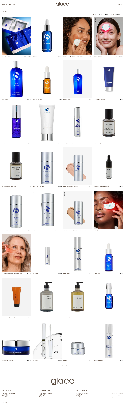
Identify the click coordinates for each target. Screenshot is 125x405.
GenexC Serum (97, 273)
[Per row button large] (99, 14)
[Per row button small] (101, 14)
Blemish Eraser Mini (98, 56)
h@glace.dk (44, 396)
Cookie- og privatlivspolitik (117, 393)
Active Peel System (6, 56)
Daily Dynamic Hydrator (68, 143)
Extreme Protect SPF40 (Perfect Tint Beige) (72, 230)
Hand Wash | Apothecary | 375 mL (70, 317)
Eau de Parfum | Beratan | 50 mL (100, 143)
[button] (3, 35)
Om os (113, 397)
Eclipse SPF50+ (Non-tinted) (38, 186)
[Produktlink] (16, 36)
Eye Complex (35, 273)
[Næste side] (66, 366)
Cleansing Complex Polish (99, 99)
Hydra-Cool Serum (98, 317)
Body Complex (5, 99)
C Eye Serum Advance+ (37, 99)
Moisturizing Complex (98, 360)
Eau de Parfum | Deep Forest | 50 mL (9, 186)
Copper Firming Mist (6, 143)
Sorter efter (112, 14)
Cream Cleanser (36, 143)
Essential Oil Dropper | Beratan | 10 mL (102, 186)
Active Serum (35, 56)
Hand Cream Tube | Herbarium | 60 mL (9, 317)
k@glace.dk (81, 396)
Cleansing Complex (67, 99)
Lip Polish (65, 360)
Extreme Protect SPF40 (37, 230)
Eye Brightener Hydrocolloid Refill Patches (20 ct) (12, 273)
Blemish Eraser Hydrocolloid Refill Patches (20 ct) (73, 56)
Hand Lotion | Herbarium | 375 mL (39, 317)
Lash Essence (35, 360)
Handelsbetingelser (116, 395)
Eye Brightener (97, 230)
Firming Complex (66, 273)
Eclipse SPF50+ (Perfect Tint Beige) (70, 186)
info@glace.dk (8, 396)
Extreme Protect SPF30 (6, 230)
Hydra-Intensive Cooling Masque (8, 360)
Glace (6, 402)
